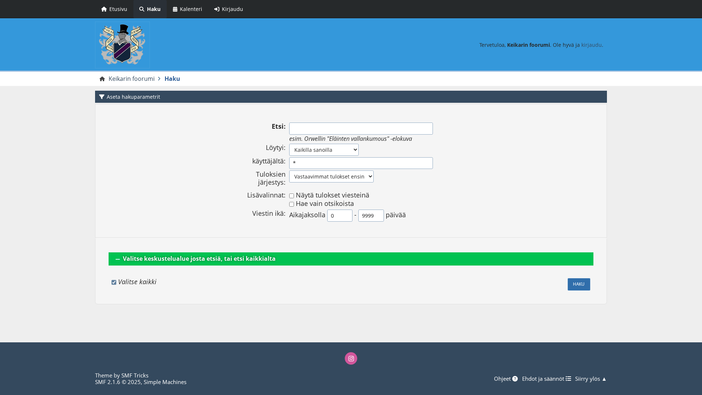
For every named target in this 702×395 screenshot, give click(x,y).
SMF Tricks (134, 375)
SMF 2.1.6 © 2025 (118, 381)
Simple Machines (165, 381)
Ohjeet (503, 378)
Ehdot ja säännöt (544, 378)
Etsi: (279, 127)
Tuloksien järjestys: (271, 178)
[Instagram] (351, 358)
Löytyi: (276, 148)
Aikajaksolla (307, 215)
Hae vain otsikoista (325, 204)
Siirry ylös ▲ (591, 378)
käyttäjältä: (269, 161)
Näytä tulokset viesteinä (332, 195)
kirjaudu (591, 44)
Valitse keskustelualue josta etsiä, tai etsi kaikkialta (199, 259)
